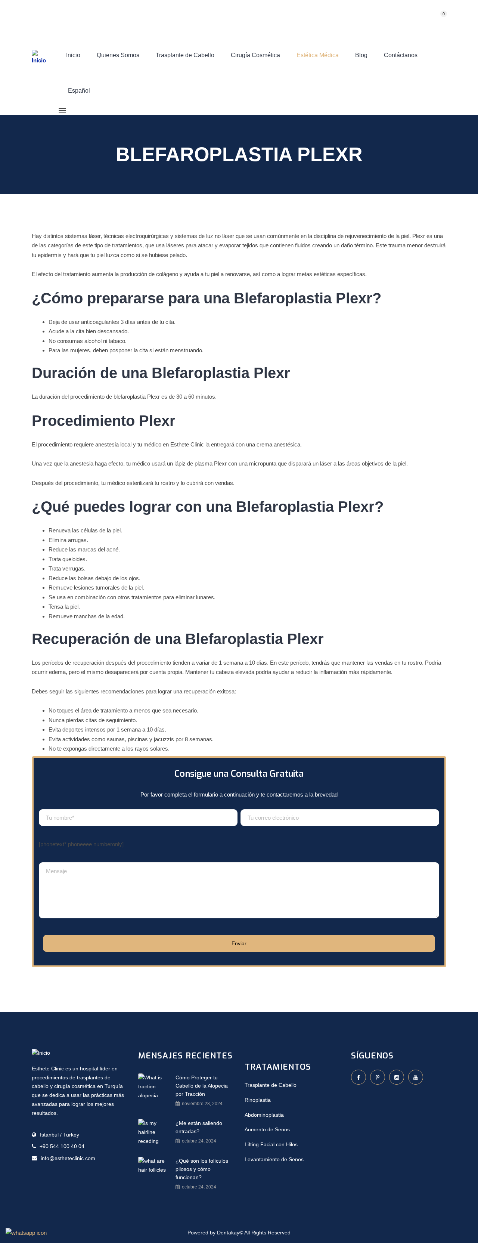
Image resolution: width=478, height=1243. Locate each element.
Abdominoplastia (264, 1115)
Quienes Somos (118, 55)
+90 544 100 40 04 (62, 1146)
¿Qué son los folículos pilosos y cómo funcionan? (202, 1169)
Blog (361, 55)
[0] (436, 19)
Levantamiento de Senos (274, 1159)
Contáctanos (401, 55)
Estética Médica (318, 55)
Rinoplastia (258, 1100)
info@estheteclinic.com (68, 1158)
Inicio (73, 55)
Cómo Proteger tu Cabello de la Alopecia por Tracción (202, 1086)
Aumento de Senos (267, 1129)
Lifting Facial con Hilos (271, 1144)
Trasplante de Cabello (185, 55)
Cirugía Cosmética (255, 55)
